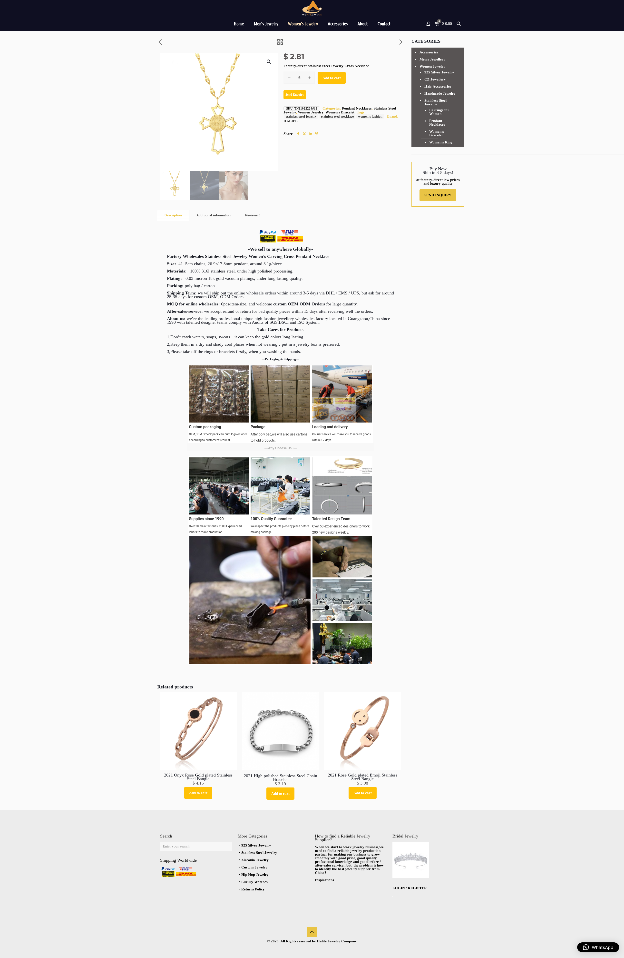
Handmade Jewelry (440, 93)
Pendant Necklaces (357, 108)
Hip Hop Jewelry (255, 875)
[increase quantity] (309, 78)
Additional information (213, 215)
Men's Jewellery (432, 59)
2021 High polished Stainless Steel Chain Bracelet (280, 777)
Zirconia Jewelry (255, 860)
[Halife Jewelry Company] (312, 8)
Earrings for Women (439, 112)
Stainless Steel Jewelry (435, 102)
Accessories (428, 52)
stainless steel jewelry (301, 116)
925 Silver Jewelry (439, 72)
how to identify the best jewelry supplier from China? (349, 869)
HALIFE (290, 121)
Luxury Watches (254, 882)
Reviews (252, 215)
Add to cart (331, 78)
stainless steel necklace (337, 116)
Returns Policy (253, 889)
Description (173, 215)
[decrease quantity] (289, 78)
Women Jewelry (310, 112)
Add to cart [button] (198, 793)
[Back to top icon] (312, 932)
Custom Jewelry (254, 867)
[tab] (173, 215)
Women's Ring (440, 142)
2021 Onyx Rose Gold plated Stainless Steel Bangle (198, 777)
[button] (269, 62)
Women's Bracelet (339, 112)
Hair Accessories (437, 86)
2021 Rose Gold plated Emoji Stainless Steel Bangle (362, 777)
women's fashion (370, 116)
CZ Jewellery (435, 79)
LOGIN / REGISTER (409, 888)
